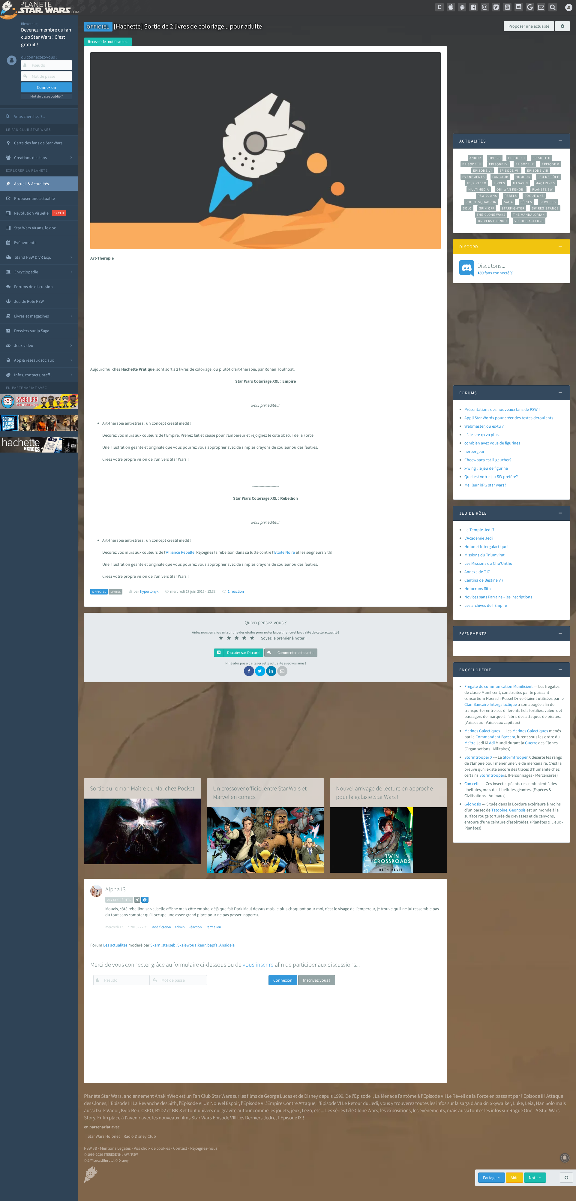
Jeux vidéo (476, 183)
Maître (470, 742)
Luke (518, 1103)
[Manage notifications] (565, 1158)
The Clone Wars (491, 214)
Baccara (508, 736)
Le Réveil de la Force (467, 1096)
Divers (495, 158)
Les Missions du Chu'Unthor (489, 563)
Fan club (500, 177)
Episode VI (482, 170)
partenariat (24, 387)
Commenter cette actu (295, 652)
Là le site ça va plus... (482, 434)
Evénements (473, 177)
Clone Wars (366, 1110)
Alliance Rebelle (180, 552)
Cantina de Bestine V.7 (483, 580)
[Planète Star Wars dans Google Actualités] (530, 7)
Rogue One (534, 196)
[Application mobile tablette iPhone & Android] (439, 7)
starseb (169, 945)
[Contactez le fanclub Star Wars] (541, 7)
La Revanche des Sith (155, 1103)
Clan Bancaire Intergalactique (490, 704)
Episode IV (498, 164)
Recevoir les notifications (108, 41)
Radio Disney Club (140, 1136)
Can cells (472, 783)
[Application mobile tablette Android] (462, 7)
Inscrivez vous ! (316, 980)
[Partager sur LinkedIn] (271, 671)
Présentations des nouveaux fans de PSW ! (502, 409)
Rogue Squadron (481, 202)
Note (533, 1177)
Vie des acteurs (529, 221)
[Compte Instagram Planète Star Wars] (484, 7)
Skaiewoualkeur (191, 945)
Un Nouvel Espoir (221, 1103)
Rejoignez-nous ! (205, 1148)
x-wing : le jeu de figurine (486, 468)
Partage (490, 1177)
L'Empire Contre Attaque (289, 1103)
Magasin (520, 183)
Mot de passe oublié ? (46, 96)
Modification (161, 927)
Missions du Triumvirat (484, 555)
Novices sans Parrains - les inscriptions (498, 597)
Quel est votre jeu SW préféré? (491, 476)
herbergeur (474, 451)
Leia (529, 1103)
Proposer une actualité (528, 26)
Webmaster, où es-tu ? (484, 426)
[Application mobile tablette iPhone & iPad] (451, 7)
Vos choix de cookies (152, 1148)
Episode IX (524, 164)
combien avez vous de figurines (492, 443)
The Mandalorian (528, 214)
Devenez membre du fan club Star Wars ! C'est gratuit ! (46, 37)
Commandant (488, 736)
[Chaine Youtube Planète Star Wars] (507, 7)
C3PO (147, 1110)
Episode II (541, 158)
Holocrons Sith (477, 588)
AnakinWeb (166, 1096)
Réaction (195, 927)
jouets (282, 1110)
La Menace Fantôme (395, 1096)
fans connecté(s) (495, 268)
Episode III (472, 164)
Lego (307, 1110)
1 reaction (236, 591)
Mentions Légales (115, 1148)
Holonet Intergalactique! (486, 546)
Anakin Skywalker (492, 1103)
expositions (399, 1110)
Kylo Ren (130, 1110)
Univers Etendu (492, 221)
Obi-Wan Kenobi (510, 189)
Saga (508, 202)
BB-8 (177, 1110)
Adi (492, 742)
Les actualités (115, 945)
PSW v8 (90, 1148)
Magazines (545, 183)
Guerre (531, 742)
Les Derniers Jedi (254, 1117)
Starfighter (513, 208)
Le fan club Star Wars (28, 129)
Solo (467, 208)
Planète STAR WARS (47, 7)
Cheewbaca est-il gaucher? (488, 459)
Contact (180, 1148)
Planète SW (542, 189)
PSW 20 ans (487, 196)
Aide (514, 1177)
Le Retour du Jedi (360, 1103)
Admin (180, 927)
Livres (500, 183)
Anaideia (227, 945)
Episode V (551, 164)
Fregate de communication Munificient (498, 686)
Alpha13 (115, 889)
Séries (526, 202)
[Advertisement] (263, 312)
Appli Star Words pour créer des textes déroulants (508, 417)
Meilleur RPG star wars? (485, 485)
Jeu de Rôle (548, 177)
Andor (475, 158)
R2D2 (160, 1110)
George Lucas (278, 1096)
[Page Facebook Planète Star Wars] (473, 7)
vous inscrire (258, 964)
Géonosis (472, 804)
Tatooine (499, 810)
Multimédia (478, 189)
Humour (523, 177)
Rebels (511, 196)
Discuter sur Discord (243, 652)
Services (548, 202)
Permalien (213, 927)
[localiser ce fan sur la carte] (137, 900)
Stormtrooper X (478, 757)
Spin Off (486, 208)
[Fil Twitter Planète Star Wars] (496, 7)
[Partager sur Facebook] (249, 671)
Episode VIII (537, 170)
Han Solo (545, 1103)
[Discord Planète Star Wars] (518, 7)
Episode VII (510, 170)
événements (432, 1110)
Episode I (516, 158)
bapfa (212, 945)
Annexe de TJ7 (477, 571)
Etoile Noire (284, 552)
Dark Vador (107, 1110)
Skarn (155, 945)
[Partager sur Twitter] (260, 671)
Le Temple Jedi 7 (479, 529)
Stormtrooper (515, 757)
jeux (295, 1110)
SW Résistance (545, 208)
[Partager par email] (282, 671)
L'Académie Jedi (478, 538)
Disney (311, 1096)
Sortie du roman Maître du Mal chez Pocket (142, 788)
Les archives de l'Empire (485, 605)
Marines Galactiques (482, 730)
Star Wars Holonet (104, 1136)
